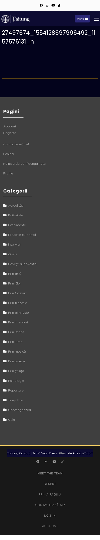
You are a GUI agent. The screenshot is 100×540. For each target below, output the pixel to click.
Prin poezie (16, 361)
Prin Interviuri (18, 322)
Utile (11, 419)
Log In (50, 515)
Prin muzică (17, 351)
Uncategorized (19, 410)
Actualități (15, 205)
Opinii (12, 254)
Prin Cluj (14, 283)
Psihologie (16, 381)
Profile (8, 173)
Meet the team (50, 473)
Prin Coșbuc (17, 293)
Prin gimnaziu (18, 312)
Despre (50, 484)
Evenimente (17, 225)
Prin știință (16, 371)
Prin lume (15, 342)
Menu (80, 18)
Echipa (8, 154)
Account (9, 126)
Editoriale (15, 215)
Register (9, 133)
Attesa (62, 453)
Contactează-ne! (16, 144)
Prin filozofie (17, 303)
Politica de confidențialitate (24, 163)
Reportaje (15, 390)
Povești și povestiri (22, 264)
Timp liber (15, 400)
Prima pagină (50, 494)
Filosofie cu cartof (22, 235)
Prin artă (14, 274)
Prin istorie (16, 332)
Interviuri (14, 244)
